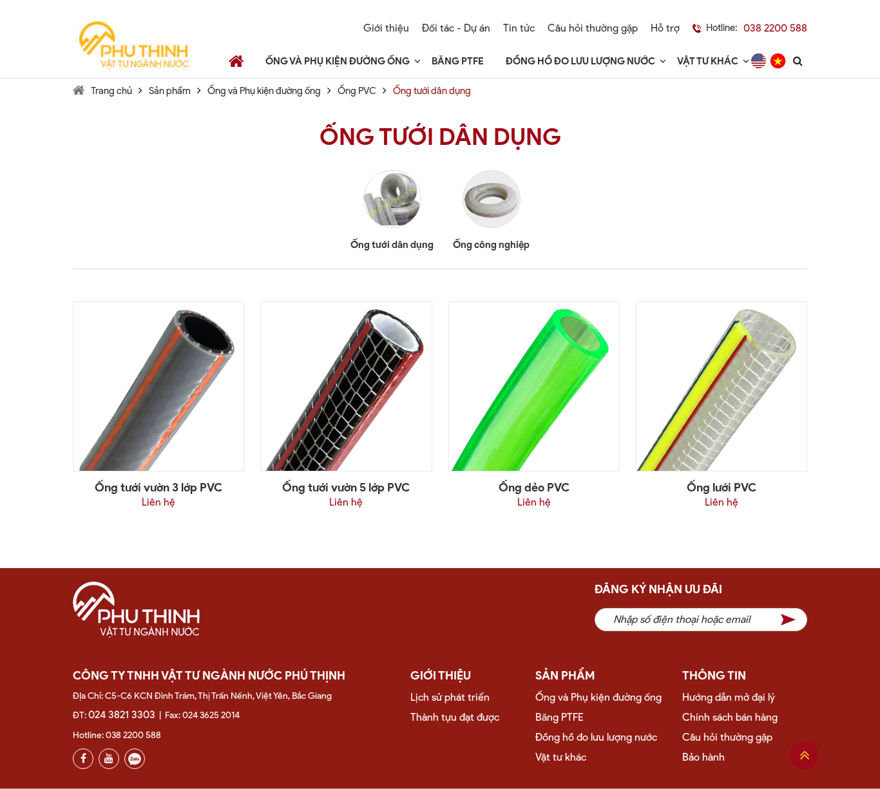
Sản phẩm (170, 91)
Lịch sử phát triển (450, 697)
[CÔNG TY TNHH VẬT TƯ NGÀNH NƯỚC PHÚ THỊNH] (134, 45)
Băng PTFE (458, 61)
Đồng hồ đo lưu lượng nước (580, 61)
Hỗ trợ (665, 28)
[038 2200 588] (690, 28)
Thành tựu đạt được (454, 717)
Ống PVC (357, 91)
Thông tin (714, 676)
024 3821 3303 (121, 714)
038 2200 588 (775, 28)
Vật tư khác (707, 61)
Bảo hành (703, 757)
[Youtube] (109, 758)
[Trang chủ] (236, 61)
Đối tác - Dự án (456, 28)
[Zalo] (134, 758)
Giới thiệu (386, 28)
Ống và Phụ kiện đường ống (337, 61)
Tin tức (519, 28)
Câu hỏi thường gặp (593, 28)
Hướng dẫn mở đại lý (728, 697)
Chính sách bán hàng (730, 717)
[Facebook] (83, 758)
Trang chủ (111, 91)
